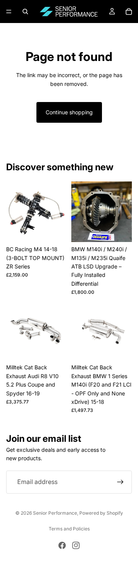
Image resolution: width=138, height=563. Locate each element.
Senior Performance (55, 513)
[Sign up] (120, 482)
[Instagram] (75, 545)
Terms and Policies (69, 529)
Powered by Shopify (101, 513)
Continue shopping (69, 112)
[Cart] (128, 11)
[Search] (25, 11)
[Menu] (9, 11)
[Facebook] (62, 545)
